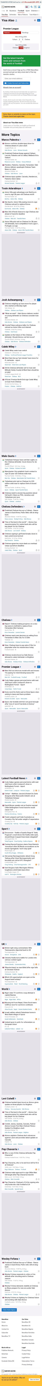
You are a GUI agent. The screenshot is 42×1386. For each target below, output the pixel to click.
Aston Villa (13, 199)
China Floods (9, 1009)
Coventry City (8, 823)
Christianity (8, 974)
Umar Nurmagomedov (20, 864)
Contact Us (5, 1329)
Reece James (9, 519)
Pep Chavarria (9, 540)
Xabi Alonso (8, 150)
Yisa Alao (5, 14)
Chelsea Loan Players (17, 310)
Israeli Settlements (10, 1019)
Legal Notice (26, 1357)
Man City (7, 478)
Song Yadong (9, 864)
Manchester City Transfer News (26, 478)
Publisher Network (7, 1350)
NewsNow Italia (27, 1336)
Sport (28, 11)
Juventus (18, 501)
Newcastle (24, 698)
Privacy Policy (27, 95)
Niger (6, 999)
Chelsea (27, 39)
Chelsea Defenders (24, 341)
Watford (18, 386)
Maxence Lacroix (10, 162)
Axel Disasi (14, 332)
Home (4, 1322)
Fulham (15, 39)
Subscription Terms (28, 1361)
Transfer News (21, 218)
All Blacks (20, 853)
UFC (29, 864)
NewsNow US (26, 1325)
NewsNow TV (6, 1336)
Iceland (18, 1029)
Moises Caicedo (22, 150)
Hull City (16, 823)
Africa (18, 999)
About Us (5, 1325)
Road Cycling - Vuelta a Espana (23, 841)
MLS (19, 376)
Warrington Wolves (15, 874)
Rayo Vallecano (9, 1169)
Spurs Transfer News (21, 490)
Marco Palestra (23, 14)
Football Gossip (15, 677)
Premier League (20, 183)
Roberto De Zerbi (20, 468)
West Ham (8, 365)
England (20, 974)
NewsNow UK (26, 1322)
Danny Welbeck (26, 162)
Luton (15, 150)
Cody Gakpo (8, 689)
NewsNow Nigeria (27, 1329)
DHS (19, 954)
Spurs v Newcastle (22, 708)
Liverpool (16, 790)
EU (22, 1029)
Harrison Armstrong (10, 814)
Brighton (27, 48)
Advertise (5, 1354)
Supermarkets (9, 984)
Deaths (14, 974)
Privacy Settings (27, 1364)
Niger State (12, 999)
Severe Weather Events (25, 1009)
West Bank (20, 1019)
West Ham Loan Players (19, 365)
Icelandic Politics (10, 1029)
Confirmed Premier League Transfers (21, 355)
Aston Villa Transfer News (25, 230)
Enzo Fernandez (9, 632)
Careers (4, 1357)
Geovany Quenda (16, 1109)
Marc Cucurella (15, 1179)
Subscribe (5, 1332)
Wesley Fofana (18, 519)
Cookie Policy (26, 1354)
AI (7, 11)
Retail (16, 984)
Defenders (12, 14)
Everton (20, 814)
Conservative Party (20, 964)
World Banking (23, 984)
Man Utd (13, 218)
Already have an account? (12, 87)
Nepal (15, 1009)
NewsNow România (28, 1332)
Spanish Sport (19, 1189)
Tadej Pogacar (9, 841)
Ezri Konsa (8, 208)
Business (12, 11)
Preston (7, 386)
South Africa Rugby (10, 853)
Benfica (7, 199)
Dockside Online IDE (8, 1361)
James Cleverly (9, 964)
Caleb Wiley (8, 550)
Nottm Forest (17, 689)
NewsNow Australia (28, 1343)
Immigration (13, 954)
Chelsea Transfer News (22, 642)
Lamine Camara (20, 632)
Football (21, 11)
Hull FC (7, 874)
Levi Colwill (16, 530)
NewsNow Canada (28, 1340)
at (19, 2)
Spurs (6, 468)
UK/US (7, 954)
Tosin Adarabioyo (35, 14)
